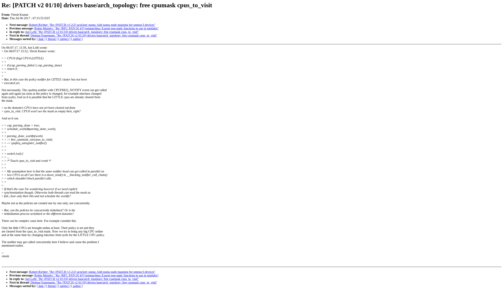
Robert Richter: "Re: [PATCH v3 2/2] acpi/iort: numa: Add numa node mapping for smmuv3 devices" (92, 25)
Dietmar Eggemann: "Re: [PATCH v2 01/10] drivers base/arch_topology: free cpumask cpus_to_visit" (93, 35)
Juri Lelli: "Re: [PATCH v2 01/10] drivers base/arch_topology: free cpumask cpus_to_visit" (82, 32)
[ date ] (41, 39)
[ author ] (77, 39)
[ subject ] (64, 39)
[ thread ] (51, 39)
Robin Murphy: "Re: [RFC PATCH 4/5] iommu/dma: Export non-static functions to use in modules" (96, 28)
